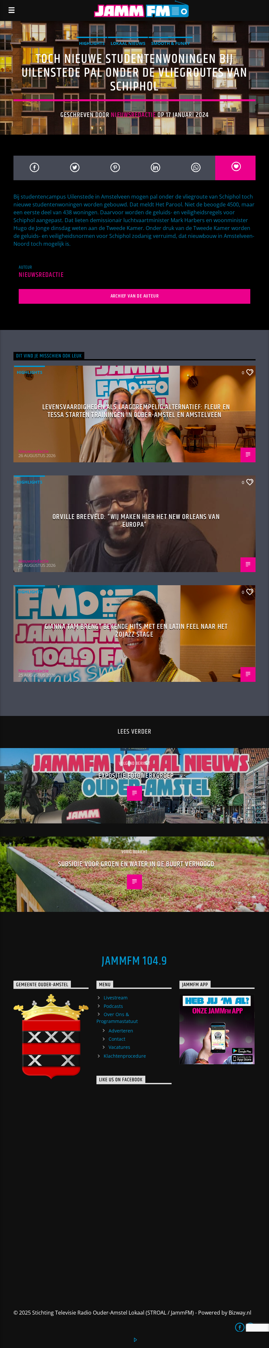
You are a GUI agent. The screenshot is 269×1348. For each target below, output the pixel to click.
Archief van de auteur (135, 296)
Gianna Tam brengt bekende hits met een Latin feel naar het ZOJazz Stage (136, 630)
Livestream (116, 997)
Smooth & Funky (170, 43)
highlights (92, 43)
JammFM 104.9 (134, 961)
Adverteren (121, 1031)
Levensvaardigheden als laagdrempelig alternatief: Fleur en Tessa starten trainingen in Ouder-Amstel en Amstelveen (136, 411)
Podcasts (113, 1006)
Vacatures (119, 1047)
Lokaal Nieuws (128, 43)
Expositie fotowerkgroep (136, 775)
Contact (117, 1039)
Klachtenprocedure (125, 1056)
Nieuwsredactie (133, 115)
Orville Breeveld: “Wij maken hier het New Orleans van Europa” (135, 520)
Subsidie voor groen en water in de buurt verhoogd (136, 864)
